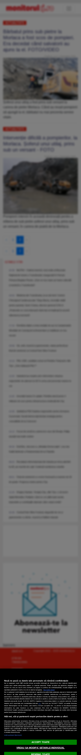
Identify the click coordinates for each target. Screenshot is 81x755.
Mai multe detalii (49, 690)
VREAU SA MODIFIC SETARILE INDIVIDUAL (40, 747)
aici (39, 703)
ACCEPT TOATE (40, 742)
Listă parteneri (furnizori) (13, 735)
